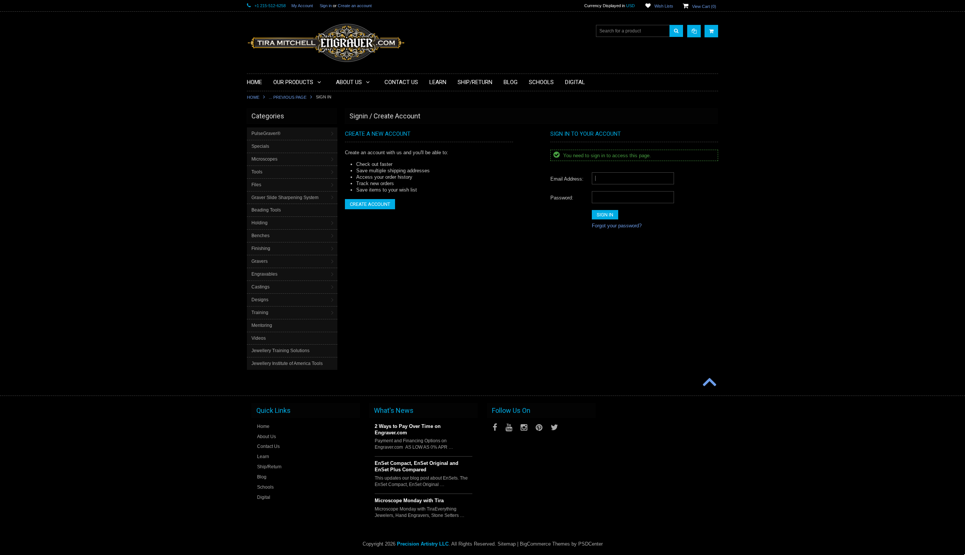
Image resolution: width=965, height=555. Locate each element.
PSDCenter (590, 544)
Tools (256, 172)
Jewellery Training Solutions (280, 350)
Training (259, 312)
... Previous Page (287, 97)
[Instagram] (524, 427)
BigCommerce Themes (545, 544)
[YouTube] (508, 427)
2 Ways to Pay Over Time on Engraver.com (408, 429)
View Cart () (704, 6)
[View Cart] (711, 31)
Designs (259, 299)
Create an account (355, 5)
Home (253, 97)
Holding (259, 222)
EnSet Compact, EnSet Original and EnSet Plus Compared (416, 466)
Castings (260, 287)
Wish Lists (663, 6)
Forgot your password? (617, 225)
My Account (302, 5)
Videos (258, 338)
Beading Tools (266, 210)
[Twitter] (554, 427)
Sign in (326, 5)
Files (256, 184)
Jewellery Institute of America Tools (287, 363)
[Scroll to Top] (708, 382)
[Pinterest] (539, 427)
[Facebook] (495, 427)
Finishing (260, 248)
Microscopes (264, 159)
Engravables (264, 274)
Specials (260, 146)
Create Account (370, 204)
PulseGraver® (265, 133)
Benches (260, 235)
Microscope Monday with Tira (409, 500)
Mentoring (261, 325)
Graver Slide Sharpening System (285, 197)
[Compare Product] (694, 31)
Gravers (259, 261)
